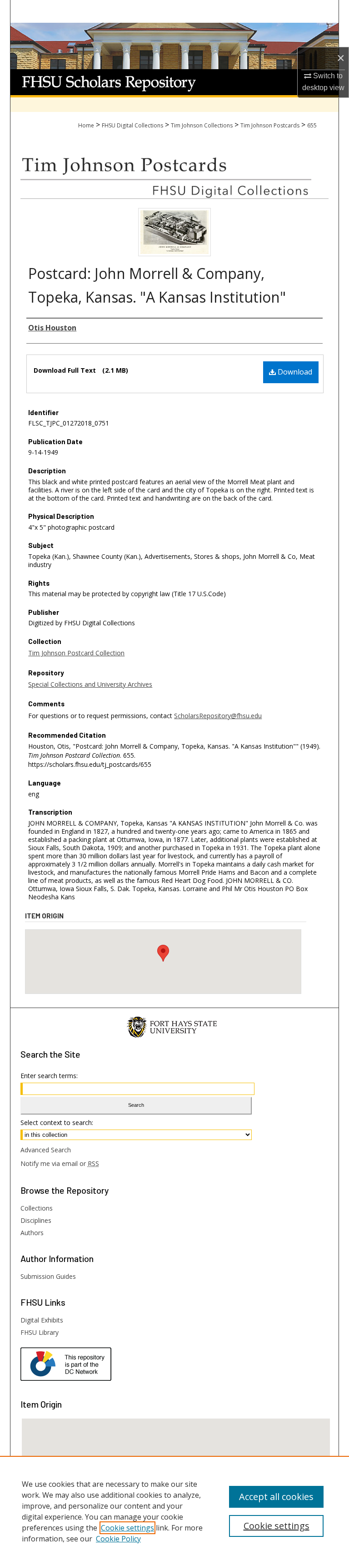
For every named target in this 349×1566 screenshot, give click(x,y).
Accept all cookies (276, 1496)
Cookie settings (127, 1528)
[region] (174, 1511)
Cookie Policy (118, 1539)
